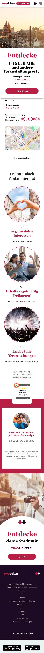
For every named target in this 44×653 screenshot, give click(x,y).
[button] (35, 3)
